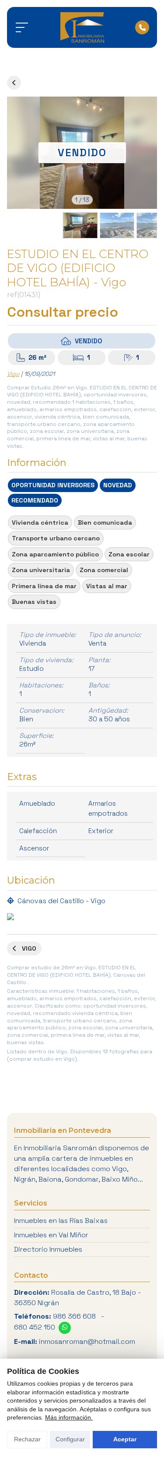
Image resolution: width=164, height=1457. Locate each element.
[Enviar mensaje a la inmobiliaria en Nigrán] (65, 1328)
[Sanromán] (82, 27)
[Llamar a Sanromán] (142, 27)
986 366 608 (74, 1316)
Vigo (13, 374)
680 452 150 (34, 1327)
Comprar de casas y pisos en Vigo (14, 83)
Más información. (69, 1417)
